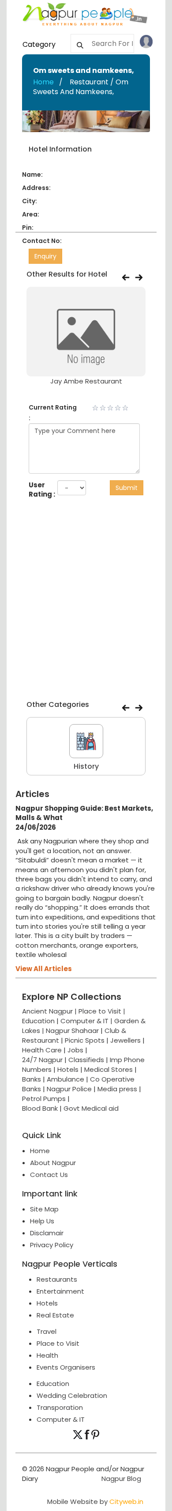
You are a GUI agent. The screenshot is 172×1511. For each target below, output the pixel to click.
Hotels (68, 1069)
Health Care (42, 1050)
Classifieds (86, 1059)
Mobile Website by (95, 1501)
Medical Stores (108, 1069)
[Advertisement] (86, 601)
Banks (31, 1079)
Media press (117, 1088)
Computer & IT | (87, 1020)
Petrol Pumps (44, 1098)
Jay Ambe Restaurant (86, 381)
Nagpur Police (69, 1088)
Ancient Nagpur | (50, 1011)
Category (39, 44)
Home (43, 82)
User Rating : (42, 489)
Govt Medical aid (91, 1108)
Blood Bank (40, 1108)
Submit (127, 487)
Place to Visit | (102, 1011)
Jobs (75, 1050)
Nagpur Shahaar (72, 1030)
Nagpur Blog (120, 1478)
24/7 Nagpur (42, 1059)
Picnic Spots (85, 1040)
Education (39, 1020)
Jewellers (125, 1040)
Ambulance (65, 1079)
